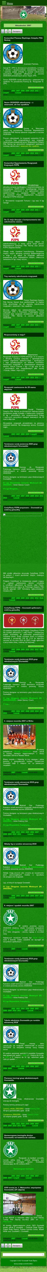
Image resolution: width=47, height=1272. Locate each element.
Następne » (17, 31)
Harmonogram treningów (23, 1169)
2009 (27, 91)
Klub (41, 598)
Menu (10, 3)
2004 (18, 496)
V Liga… (6, 704)
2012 (5, 498)
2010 (32, 91)
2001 (13, 1066)
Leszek (18, 93)
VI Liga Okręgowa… (11, 489)
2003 (13, 91)
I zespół (33, 434)
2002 (13, 832)
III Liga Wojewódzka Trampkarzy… (17, 825)
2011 (37, 91)
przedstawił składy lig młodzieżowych (27, 867)
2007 (18, 91)
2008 (23, 91)
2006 (18, 711)
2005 (27, 832)
